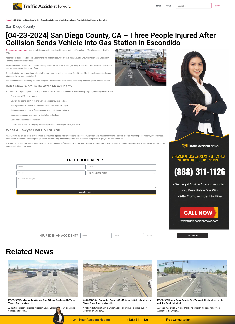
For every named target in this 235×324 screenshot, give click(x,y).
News (168, 6)
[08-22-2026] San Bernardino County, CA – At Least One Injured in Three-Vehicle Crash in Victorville (41, 301)
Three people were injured (17, 50)
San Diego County (20, 26)
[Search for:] (193, 5)
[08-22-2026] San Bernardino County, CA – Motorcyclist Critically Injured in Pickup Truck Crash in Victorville (117, 301)
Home (158, 6)
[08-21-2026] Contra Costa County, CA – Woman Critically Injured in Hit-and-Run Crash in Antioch (190, 301)
